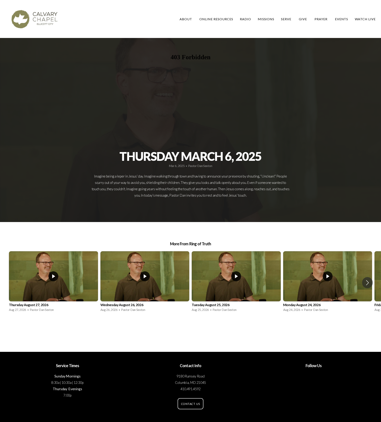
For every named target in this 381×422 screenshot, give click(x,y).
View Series (190, 326)
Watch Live (365, 19)
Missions (266, 19)
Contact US (190, 404)
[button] (367, 282)
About (186, 19)
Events (341, 19)
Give (303, 19)
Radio (245, 19)
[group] (53, 282)
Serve (286, 19)
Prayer (321, 19)
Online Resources (216, 19)
